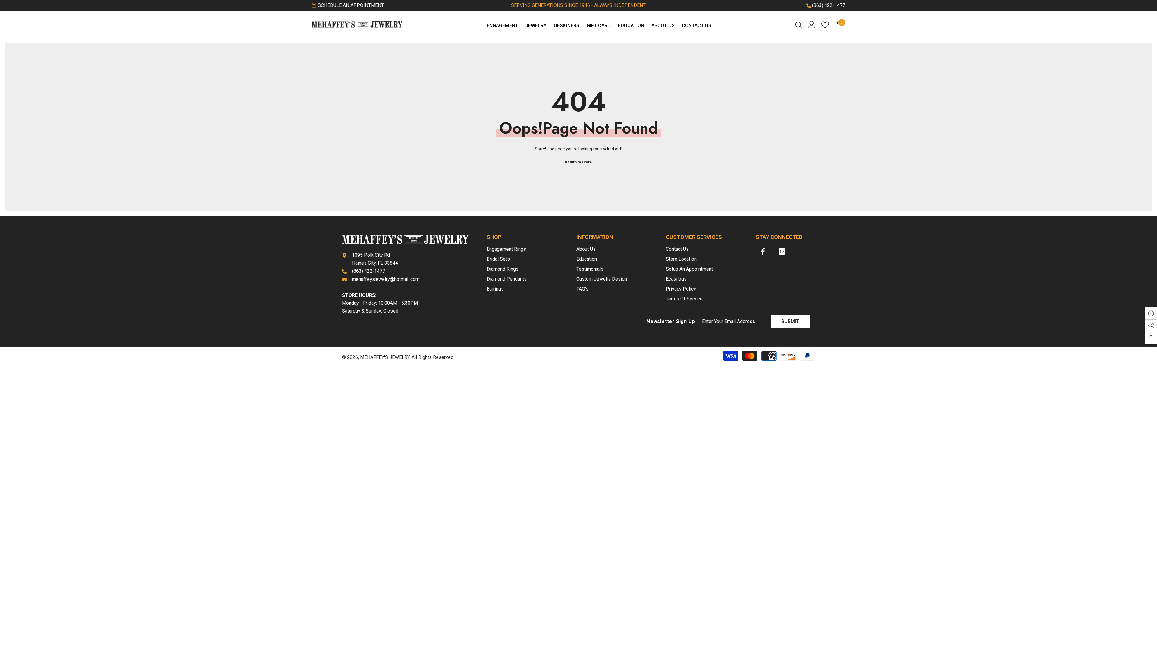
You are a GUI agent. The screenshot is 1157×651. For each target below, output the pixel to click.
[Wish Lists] (825, 25)
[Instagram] (782, 251)
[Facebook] (763, 251)
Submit (790, 321)
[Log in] (811, 24)
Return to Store (578, 162)
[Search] (798, 24)
